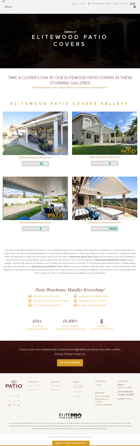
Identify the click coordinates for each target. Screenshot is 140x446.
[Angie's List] (14, 405)
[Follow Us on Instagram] (19, 406)
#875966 (129, 399)
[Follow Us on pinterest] (10, 401)
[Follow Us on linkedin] (18, 396)
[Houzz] (18, 400)
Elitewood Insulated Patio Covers (110, 260)
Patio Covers (34, 385)
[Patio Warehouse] (14, 384)
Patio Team (78, 392)
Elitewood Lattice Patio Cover (84, 257)
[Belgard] (9, 405)
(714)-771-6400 (80, 4)
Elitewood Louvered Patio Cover (47, 266)
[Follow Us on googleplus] (14, 396)
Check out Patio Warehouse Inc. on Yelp (102, 399)
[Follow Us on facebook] (9, 396)
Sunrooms (32, 390)
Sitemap (76, 396)
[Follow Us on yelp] (14, 401)
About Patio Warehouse (78, 386)
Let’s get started (70, 363)
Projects (98, 385)
